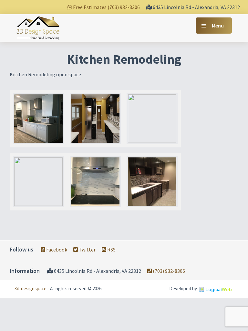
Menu (218, 25)
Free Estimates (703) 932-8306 (106, 7)
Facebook (56, 249)
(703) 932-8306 (168, 271)
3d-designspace (30, 288)
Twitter (87, 249)
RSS (111, 249)
